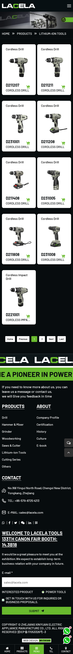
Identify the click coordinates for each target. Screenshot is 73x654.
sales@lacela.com (31, 512)
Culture (41, 438)
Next (51, 339)
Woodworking (11, 438)
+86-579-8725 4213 (27, 500)
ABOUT (44, 406)
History (41, 431)
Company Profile (48, 417)
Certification (45, 424)
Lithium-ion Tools (52, 33)
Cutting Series (11, 459)
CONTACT (11, 477)
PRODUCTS (24, 33)
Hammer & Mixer (13, 424)
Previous (23, 339)
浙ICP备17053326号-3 (31, 632)
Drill (4, 417)
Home (6, 33)
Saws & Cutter (11, 445)
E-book (42, 445)
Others (6, 466)
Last (61, 339)
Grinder (7, 431)
